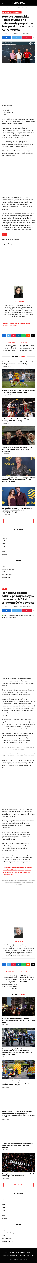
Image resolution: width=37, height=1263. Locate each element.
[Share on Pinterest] (27, 37)
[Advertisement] (18, 85)
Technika (4, 549)
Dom (3, 535)
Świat (3, 541)
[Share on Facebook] (6, 37)
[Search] (34, 3)
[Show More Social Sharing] (33, 37)
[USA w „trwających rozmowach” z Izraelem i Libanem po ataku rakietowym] (18, 1162)
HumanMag (15, 1259)
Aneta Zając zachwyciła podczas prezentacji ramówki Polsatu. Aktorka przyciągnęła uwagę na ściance (18, 480)
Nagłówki (4, 538)
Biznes (3, 543)
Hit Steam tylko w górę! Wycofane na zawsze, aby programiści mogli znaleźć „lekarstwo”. (27, 347)
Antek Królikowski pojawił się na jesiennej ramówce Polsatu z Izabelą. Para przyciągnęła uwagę (17, 510)
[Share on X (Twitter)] (16, 37)
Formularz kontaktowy (8, 569)
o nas (3, 566)
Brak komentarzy (18, 33)
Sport (3, 552)
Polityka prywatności (7, 577)
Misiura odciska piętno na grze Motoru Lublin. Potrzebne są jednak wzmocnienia (18, 391)
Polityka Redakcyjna (7, 574)
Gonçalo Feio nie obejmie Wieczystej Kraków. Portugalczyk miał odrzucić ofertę (18, 363)
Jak (4, 234)
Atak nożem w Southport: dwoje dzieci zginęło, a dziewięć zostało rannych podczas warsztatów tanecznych (18, 1083)
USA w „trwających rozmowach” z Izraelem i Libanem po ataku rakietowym (18, 1175)
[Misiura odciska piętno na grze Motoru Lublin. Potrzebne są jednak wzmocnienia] (18, 378)
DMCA (3, 572)
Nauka (3, 546)
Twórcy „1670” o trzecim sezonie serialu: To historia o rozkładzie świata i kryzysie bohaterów (17, 449)
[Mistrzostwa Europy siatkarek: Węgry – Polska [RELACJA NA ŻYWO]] (18, 407)
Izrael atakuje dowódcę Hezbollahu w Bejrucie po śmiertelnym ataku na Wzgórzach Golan (18, 1020)
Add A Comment (18, 521)
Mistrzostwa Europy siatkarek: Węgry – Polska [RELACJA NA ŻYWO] (16, 420)
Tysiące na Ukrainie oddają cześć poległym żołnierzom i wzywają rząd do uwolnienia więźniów (17, 1145)
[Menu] (3, 3)
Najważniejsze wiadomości (11, 12)
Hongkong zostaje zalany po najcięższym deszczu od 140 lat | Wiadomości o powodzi (10, 347)
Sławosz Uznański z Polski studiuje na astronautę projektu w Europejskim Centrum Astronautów (27, 977)
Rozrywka (4, 554)
